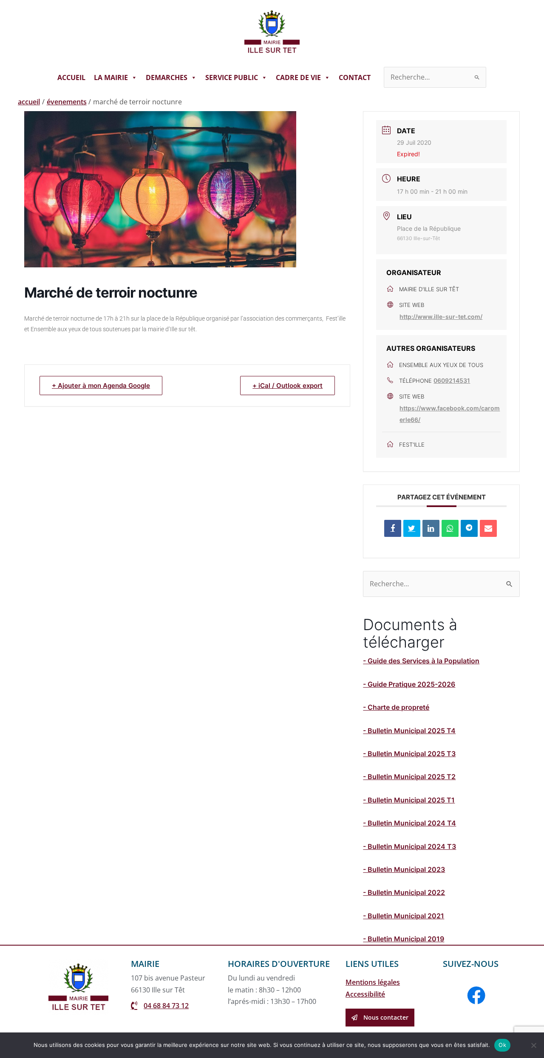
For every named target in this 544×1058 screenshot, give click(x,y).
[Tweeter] (411, 528)
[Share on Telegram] (469, 528)
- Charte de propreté (396, 707)
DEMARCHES (166, 77)
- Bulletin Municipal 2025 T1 (409, 800)
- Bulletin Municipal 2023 (404, 869)
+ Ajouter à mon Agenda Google (101, 385)
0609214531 (452, 380)
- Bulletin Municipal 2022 (404, 892)
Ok (502, 1044)
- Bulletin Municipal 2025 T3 (409, 753)
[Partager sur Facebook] (392, 528)
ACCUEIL (71, 77)
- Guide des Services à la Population (421, 661)
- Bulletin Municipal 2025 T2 (409, 776)
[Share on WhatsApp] (450, 528)
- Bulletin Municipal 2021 (403, 916)
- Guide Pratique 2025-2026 (409, 684)
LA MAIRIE (111, 77)
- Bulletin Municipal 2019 (403, 939)
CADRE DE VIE (298, 77)
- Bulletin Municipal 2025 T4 (409, 730)
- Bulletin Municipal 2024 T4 (409, 823)
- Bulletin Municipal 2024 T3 (409, 846)
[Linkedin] (430, 528)
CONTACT (355, 77)
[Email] (488, 528)
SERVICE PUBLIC (231, 77)
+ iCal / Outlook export (287, 385)
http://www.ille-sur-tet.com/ (441, 316)
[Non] (533, 1045)
